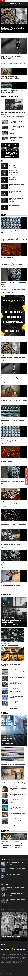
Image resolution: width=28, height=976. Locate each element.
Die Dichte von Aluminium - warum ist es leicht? (15, 868)
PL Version (3, 966)
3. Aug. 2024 (10, 895)
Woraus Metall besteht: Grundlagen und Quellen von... (15, 899)
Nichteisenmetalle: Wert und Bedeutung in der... (15, 893)
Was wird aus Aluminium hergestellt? (13, 874)
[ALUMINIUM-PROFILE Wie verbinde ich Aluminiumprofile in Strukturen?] (7, 836)
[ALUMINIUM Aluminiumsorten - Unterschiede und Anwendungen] (20, 836)
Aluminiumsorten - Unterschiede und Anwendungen (16, 887)
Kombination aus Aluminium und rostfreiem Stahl (16, 862)
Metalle (2, 355)
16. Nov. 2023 (10, 889)
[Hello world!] (14, 912)
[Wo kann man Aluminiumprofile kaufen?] (10, 150)
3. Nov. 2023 (10, 870)
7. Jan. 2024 (10, 864)
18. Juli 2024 (10, 902)
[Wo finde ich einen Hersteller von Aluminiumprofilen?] (13, 315)
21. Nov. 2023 (10, 876)
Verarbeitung (3, 542)
